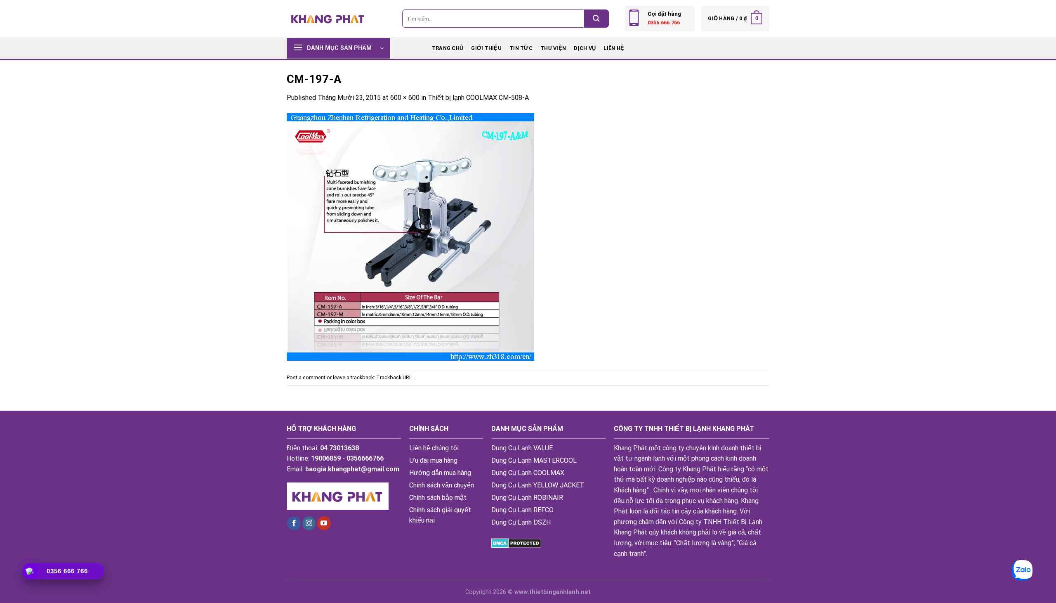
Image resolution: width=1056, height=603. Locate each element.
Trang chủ (447, 48)
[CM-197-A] (410, 236)
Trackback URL (394, 377)
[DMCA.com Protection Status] (516, 543)
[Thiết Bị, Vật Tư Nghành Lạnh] (328, 18)
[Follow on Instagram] (309, 523)
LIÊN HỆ (613, 48)
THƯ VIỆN (553, 48)
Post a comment (306, 377)
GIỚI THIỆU (486, 48)
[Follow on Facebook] (294, 523)
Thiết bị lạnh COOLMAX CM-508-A (478, 98)
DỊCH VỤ (585, 48)
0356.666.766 (664, 22)
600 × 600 (405, 98)
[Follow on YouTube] (324, 523)
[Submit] (596, 18)
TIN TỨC (521, 48)
